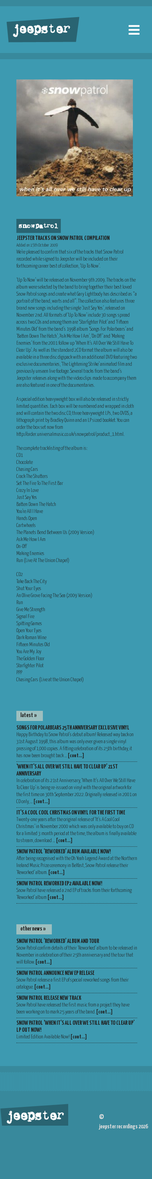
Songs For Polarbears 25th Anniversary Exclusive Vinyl (72, 728)
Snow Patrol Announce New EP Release (55, 973)
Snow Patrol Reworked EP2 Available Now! (59, 883)
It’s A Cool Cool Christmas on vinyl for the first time (70, 813)
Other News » (33, 929)
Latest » (28, 715)
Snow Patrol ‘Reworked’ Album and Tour (57, 941)
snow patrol (37, 226)
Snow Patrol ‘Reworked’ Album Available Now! (63, 852)
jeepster (40, 30)
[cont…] (76, 755)
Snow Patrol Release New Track (48, 998)
